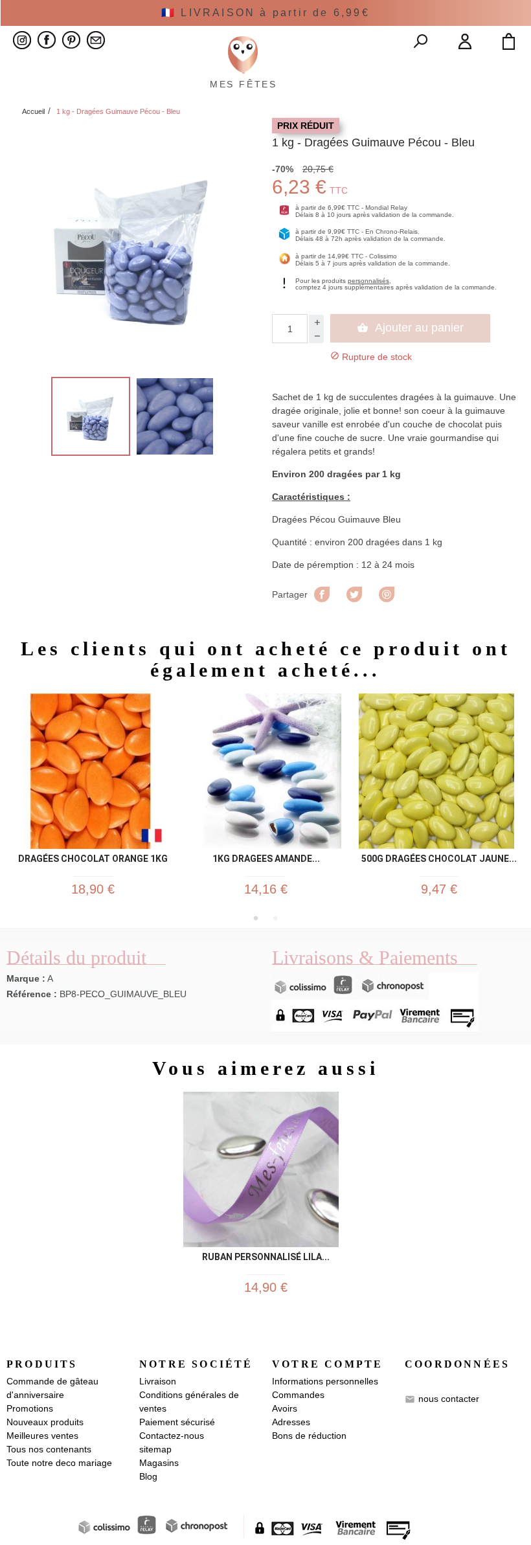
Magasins (159, 1463)
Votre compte (327, 1364)
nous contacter (448, 1398)
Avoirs (284, 1408)
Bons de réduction (309, 1435)
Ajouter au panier (410, 327)
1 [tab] (255, 918)
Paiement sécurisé (177, 1422)
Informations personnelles (325, 1381)
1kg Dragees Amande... (266, 859)
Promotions (29, 1408)
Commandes (298, 1395)
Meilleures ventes (42, 1435)
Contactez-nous (171, 1435)
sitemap (155, 1449)
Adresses (291, 1422)
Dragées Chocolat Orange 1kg (93, 859)
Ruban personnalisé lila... (266, 1257)
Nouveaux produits (45, 1422)
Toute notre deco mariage (59, 1463)
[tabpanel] (92, 801)
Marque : (25, 978)
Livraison (157, 1381)
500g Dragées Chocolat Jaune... (439, 859)
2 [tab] (275, 918)
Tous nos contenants (48, 1449)
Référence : (31, 994)
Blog (148, 1476)
